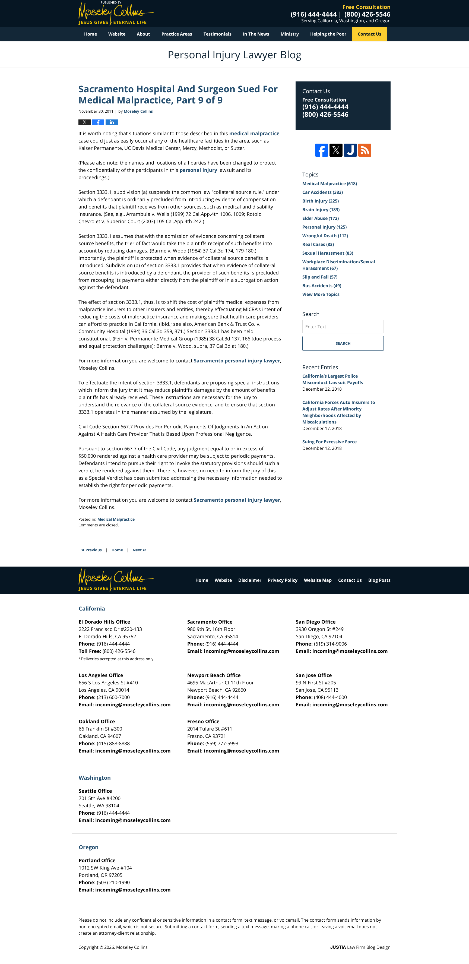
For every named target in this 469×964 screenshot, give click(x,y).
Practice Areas (176, 34)
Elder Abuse (320, 218)
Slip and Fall (319, 277)
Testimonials (218, 34)
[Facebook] (321, 150)
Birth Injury (320, 201)
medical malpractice (254, 133)
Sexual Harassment (327, 253)
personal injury (198, 170)
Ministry (290, 34)
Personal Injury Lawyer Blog (116, 13)
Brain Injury (321, 210)
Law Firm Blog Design (360, 947)
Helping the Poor (328, 34)
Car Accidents (322, 192)
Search (343, 343)
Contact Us (369, 34)
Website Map (318, 580)
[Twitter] (336, 150)
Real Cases (318, 244)
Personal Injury (324, 227)
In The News (256, 34)
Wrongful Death (325, 236)
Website (116, 34)
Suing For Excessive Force (329, 442)
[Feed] (364, 150)
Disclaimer (249, 580)
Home (90, 34)
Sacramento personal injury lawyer (237, 360)
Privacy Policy (282, 580)
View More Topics (321, 294)
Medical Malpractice (116, 519)
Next (139, 549)
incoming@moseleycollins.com (241, 651)
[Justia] (350, 150)
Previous (91, 549)
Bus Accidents (321, 286)
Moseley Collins (132, 947)
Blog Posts (379, 580)
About (143, 34)
